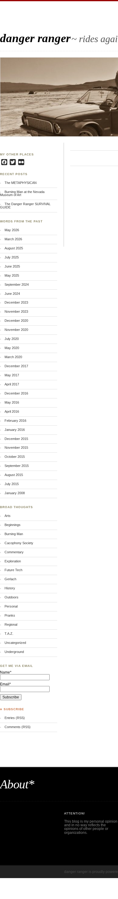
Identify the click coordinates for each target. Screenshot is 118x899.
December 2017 (16, 366)
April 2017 (12, 384)
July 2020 (12, 339)
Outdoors (11, 597)
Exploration (13, 561)
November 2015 (16, 447)
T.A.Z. (9, 633)
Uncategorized (15, 642)
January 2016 (15, 429)
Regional (11, 624)
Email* (5, 684)
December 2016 (16, 393)
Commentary (14, 552)
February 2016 (15, 420)
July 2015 (12, 484)
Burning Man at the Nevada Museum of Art (22, 193)
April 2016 (12, 411)
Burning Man (14, 534)
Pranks (10, 615)
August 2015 (14, 475)
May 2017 (12, 375)
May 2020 (12, 348)
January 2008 (15, 493)
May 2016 (12, 402)
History (10, 588)
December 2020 (16, 320)
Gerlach (10, 579)
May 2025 (12, 275)
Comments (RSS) (18, 727)
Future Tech (13, 570)
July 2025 (12, 257)
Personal (11, 606)
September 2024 (17, 284)
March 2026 (13, 239)
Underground (14, 652)
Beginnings (13, 525)
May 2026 (12, 230)
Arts (8, 516)
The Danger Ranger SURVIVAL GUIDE (25, 205)
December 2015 (16, 439)
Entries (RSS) (15, 718)
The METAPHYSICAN (21, 183)
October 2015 (15, 456)
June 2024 (12, 293)
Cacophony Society (19, 543)
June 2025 (12, 266)
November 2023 (16, 311)
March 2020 (13, 357)
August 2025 (14, 248)
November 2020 (16, 329)
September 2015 (17, 466)
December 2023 (16, 302)
